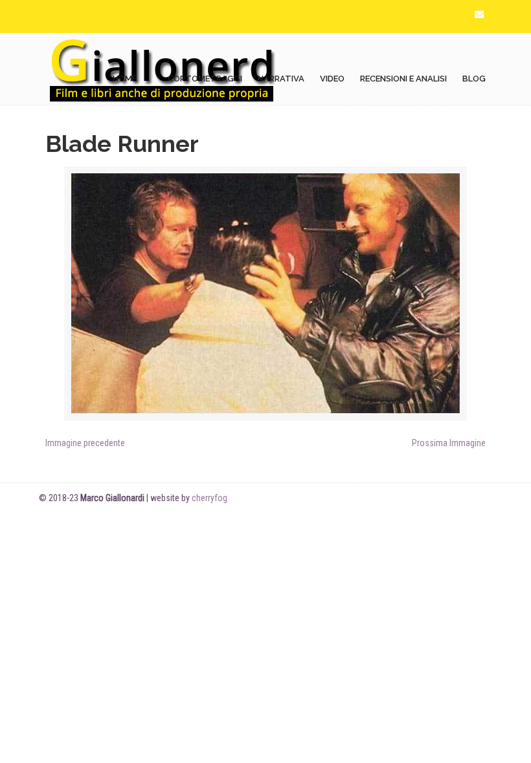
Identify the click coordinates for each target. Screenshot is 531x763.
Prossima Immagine (449, 443)
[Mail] (479, 14)
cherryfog (209, 498)
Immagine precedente (85, 443)
